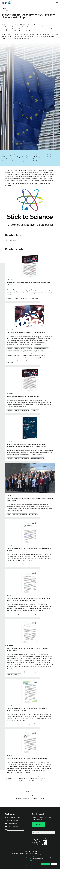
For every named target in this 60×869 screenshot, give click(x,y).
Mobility (41, 780)
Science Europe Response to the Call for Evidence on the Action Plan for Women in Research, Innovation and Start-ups (29, 599)
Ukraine (17, 348)
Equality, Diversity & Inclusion (30, 357)
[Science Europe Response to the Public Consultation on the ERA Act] (30, 741)
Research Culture (12, 353)
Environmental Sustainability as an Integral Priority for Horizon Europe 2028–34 (28, 283)
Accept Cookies (45, 864)
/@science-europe (13, 827)
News (5, 8)
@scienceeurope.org (13, 817)
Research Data (40, 360)
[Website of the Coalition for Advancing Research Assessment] (36, 844)
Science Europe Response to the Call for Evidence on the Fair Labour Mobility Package (28, 649)
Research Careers (12, 360)
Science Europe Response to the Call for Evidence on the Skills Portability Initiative (29, 549)
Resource (10, 298)
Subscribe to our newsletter (15, 830)
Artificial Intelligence (26, 348)
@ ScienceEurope (12, 820)
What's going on (23, 798)
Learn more (32, 860)
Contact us (38, 824)
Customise (54, 864)
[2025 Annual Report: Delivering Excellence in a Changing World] (30, 315)
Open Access (11, 362)
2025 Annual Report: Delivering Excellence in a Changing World (26, 332)
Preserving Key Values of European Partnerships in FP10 (24, 396)
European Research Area (19, 21)
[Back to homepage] (6, 2)
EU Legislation (6, 21)
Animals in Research (40, 355)
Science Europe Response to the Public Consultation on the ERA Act (27, 758)
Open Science (39, 350)
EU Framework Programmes (15, 350)
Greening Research (34, 298)
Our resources (37, 798)
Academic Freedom (27, 355)
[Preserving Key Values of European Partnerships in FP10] (30, 379)
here (9, 185)
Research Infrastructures (14, 355)
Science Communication (25, 353)
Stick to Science (11, 240)
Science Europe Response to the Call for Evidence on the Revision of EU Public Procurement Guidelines (28, 709)
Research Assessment (45, 357)
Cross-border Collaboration (41, 348)
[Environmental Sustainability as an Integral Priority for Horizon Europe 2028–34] (30, 265)
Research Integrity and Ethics (26, 360)
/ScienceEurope (12, 823)
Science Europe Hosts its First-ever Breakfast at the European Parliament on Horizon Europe (30, 499)
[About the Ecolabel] (48, 844)
